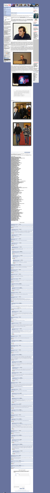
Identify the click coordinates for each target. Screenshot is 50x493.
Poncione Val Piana (5, 28)
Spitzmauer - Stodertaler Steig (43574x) (36, 35)
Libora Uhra (22, 46)
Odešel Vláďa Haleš (13, 186)
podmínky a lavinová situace (7, 31)
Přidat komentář (26, 153)
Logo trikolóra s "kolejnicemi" (35, 76)
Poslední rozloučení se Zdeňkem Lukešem (16, 190)
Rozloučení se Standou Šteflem (14, 196)
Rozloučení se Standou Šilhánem (15, 216)
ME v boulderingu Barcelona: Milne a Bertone (6, 40)
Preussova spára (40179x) (35, 37)
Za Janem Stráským (13, 180)
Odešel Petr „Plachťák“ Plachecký (15, 179)
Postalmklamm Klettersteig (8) (35, 65)
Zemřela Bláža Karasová (14, 197)
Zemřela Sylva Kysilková (14, 202)
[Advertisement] (21, 1)
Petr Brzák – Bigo (13, 176)
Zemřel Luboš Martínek (13, 191)
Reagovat (20, 224)
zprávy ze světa (6, 7)
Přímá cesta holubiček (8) (36, 65)
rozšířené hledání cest (36, 8)
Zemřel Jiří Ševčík (13, 173)
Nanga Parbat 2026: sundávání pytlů (7, 38)
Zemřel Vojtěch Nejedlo (13, 211)
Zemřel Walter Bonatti (13, 206)
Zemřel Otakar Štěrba (13, 188)
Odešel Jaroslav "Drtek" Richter (14, 157)
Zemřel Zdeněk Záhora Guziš (14, 164)
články (5, 8)
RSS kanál (8, 53)
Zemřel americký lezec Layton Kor (15, 201)
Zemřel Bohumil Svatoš (13, 183)
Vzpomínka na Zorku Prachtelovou (15, 209)
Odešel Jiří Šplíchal (13, 170)
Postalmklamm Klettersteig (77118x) (35, 32)
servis (5, 14)
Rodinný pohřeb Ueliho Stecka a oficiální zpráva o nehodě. (17, 187)
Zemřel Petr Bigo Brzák (13, 177)
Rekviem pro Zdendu (13, 200)
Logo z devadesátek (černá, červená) (35, 74)
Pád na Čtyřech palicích (7, 39)
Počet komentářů (22, 153)
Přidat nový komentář (22, 222)
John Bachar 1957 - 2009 (14, 214)
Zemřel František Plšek (13, 174)
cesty (4, 9)
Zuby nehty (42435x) (36, 35)
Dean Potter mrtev (13, 194)
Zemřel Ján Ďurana (13, 178)
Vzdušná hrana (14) (36, 63)
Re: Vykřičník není (35, 29)
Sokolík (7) (35, 66)
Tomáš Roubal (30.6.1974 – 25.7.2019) (15, 182)
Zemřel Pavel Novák (13, 159)
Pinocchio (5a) (35, 23)
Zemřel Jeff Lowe (13, 185)
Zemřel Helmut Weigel (13, 167)
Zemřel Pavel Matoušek (14, 165)
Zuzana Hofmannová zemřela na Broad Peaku (16, 203)
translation (5, 15)
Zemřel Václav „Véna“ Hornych (14, 168)
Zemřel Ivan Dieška (13, 220)
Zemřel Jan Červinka (13, 161)
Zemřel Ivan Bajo (13, 171)
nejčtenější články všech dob (6, 42)
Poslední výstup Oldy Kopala (14, 207)
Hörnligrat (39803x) (35, 38)
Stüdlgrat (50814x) (35, 34)
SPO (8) (36, 64)
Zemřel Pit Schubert (13, 163)
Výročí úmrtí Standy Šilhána (14, 162)
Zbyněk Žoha (12, 166)
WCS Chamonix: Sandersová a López (7, 41)
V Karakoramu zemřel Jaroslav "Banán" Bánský (6, 37)
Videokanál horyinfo (6, 32)
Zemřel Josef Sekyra (13, 217)
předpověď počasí (6, 30)
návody (5, 12)
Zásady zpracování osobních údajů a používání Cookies (7, 61)
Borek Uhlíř (12, 175)
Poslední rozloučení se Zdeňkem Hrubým (15, 199)
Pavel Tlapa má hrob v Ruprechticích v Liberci (6, 22)
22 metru (36, 28)
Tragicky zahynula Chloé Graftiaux (15, 212)
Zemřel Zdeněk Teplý (13, 158)
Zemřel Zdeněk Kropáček (14, 172)
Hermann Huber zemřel (13, 169)
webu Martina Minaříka (22, 17)
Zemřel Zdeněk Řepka (13, 218)
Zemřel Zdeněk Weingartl (14, 204)
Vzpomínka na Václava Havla (14, 205)
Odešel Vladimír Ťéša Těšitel (14, 160)
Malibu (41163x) (35, 36)
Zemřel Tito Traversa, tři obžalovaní (15, 192)
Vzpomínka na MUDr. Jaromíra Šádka (15, 213)
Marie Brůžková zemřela (14, 195)
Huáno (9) (34, 64)
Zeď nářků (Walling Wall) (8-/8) (35, 22)
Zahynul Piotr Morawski (13, 215)
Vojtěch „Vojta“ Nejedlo (13, 210)
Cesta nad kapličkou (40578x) (36, 36)
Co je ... (5, 34)
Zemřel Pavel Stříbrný (13, 181)
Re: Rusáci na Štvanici (6, 24)
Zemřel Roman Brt (13, 219)
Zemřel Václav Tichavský (14, 189)
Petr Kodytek (14, 153)
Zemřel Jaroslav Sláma (13, 198)
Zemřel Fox (12, 208)
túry (4, 10)
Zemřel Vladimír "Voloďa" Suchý (15, 193)
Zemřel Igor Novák (13, 184)
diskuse (5, 13)
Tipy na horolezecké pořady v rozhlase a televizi (7, 33)
